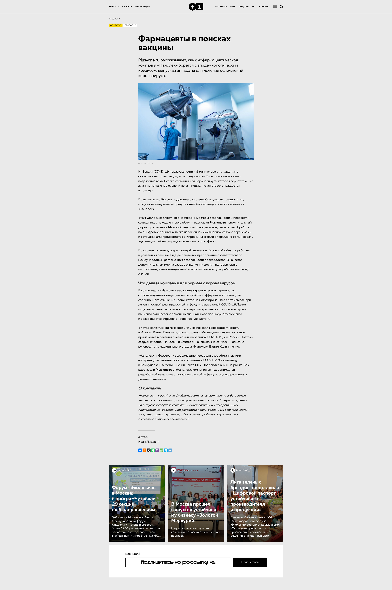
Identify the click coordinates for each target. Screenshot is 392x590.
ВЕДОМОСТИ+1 (247, 7)
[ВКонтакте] (140, 450)
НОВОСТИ (114, 7)
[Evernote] (153, 450)
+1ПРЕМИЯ (221, 7)
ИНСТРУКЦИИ (142, 7)
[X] (149, 450)
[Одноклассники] (144, 450)
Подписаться (250, 562)
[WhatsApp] (161, 450)
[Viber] (157, 450)
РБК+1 (233, 7)
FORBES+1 (264, 7)
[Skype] (166, 450)
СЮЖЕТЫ (127, 7)
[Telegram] (170, 450)
